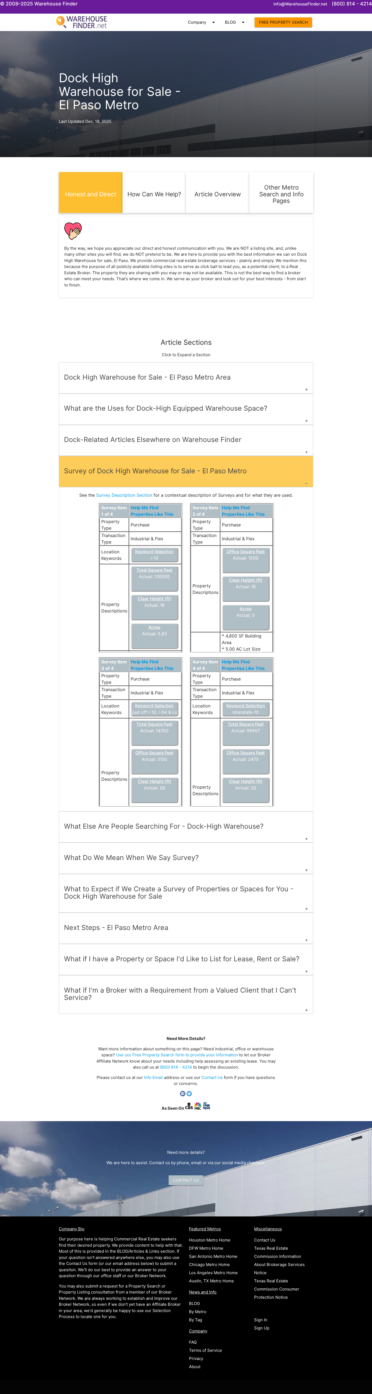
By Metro (197, 1311)
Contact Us (212, 1077)
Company (202, 22)
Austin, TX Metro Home (211, 1280)
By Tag (195, 1319)
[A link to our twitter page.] (189, 1094)
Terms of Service (205, 1350)
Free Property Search (283, 22)
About (194, 1366)
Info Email (153, 1077)
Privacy (196, 1358)
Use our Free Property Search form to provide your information (177, 1054)
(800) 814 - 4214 (176, 1067)
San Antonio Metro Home (213, 1256)
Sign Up (261, 1328)
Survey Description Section (124, 495)
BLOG (235, 22)
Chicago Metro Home (209, 1264)
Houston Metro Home (209, 1240)
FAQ (193, 1342)
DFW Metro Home (206, 1248)
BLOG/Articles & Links (138, 1251)
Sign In (260, 1319)
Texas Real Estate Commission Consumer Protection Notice (276, 1289)
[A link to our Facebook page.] (183, 1094)
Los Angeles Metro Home (213, 1272)
